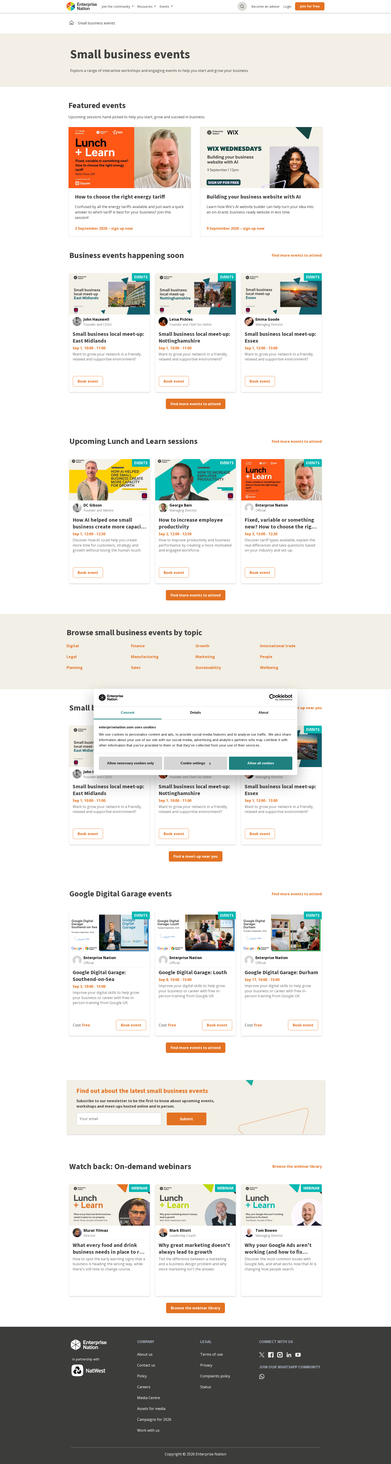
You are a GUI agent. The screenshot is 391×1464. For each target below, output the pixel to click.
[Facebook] (271, 1354)
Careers (143, 1386)
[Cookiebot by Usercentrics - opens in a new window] (272, 697)
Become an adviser (265, 6)
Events (164, 6)
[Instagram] (280, 1354)
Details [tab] (195, 712)
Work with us (148, 1430)
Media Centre (148, 1397)
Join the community (116, 6)
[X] (262, 1354)
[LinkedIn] (289, 1354)
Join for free (310, 6)
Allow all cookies (260, 763)
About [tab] (263, 712)
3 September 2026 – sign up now (104, 228)
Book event (88, 381)
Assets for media (151, 1408)
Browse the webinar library (297, 1166)
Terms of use (211, 1354)
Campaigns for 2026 (154, 1419)
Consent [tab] (127, 712)
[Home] (72, 23)
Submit (186, 1118)
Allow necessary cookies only (130, 763)
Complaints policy (215, 1376)
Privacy (206, 1365)
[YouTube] (298, 1354)
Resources (145, 6)
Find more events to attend (297, 255)
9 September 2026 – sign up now (236, 228)
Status (205, 1386)
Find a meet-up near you (300, 707)
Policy (142, 1376)
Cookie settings (193, 763)
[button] (77, 321)
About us (145, 1354)
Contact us (146, 1365)
